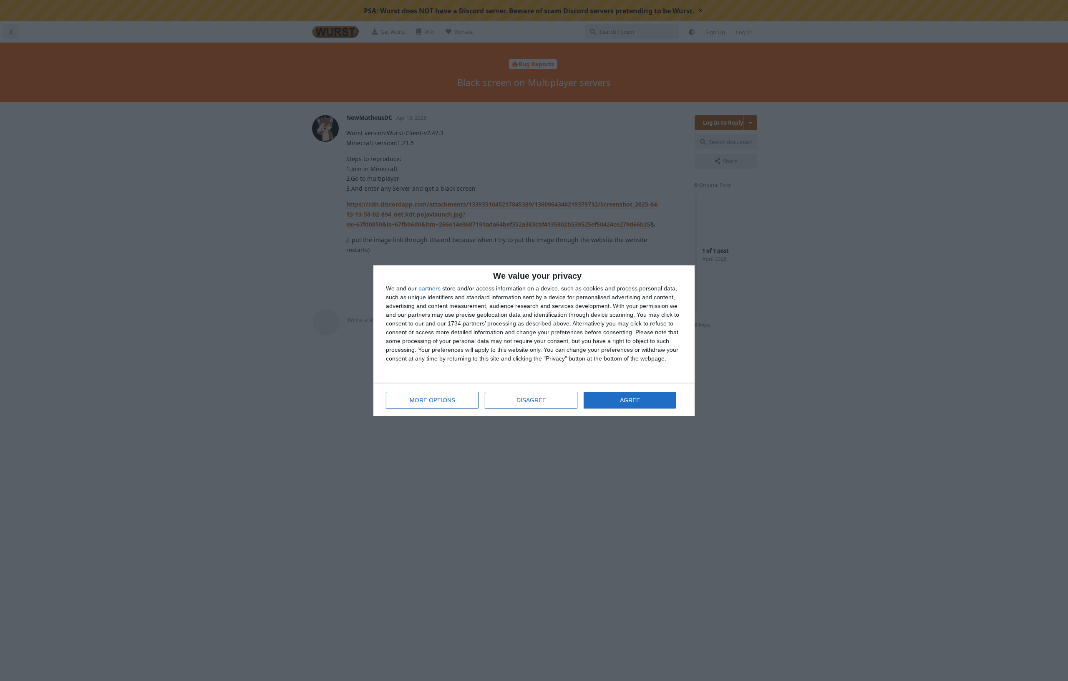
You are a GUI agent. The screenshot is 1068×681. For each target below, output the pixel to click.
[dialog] (534, 340)
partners (429, 288)
